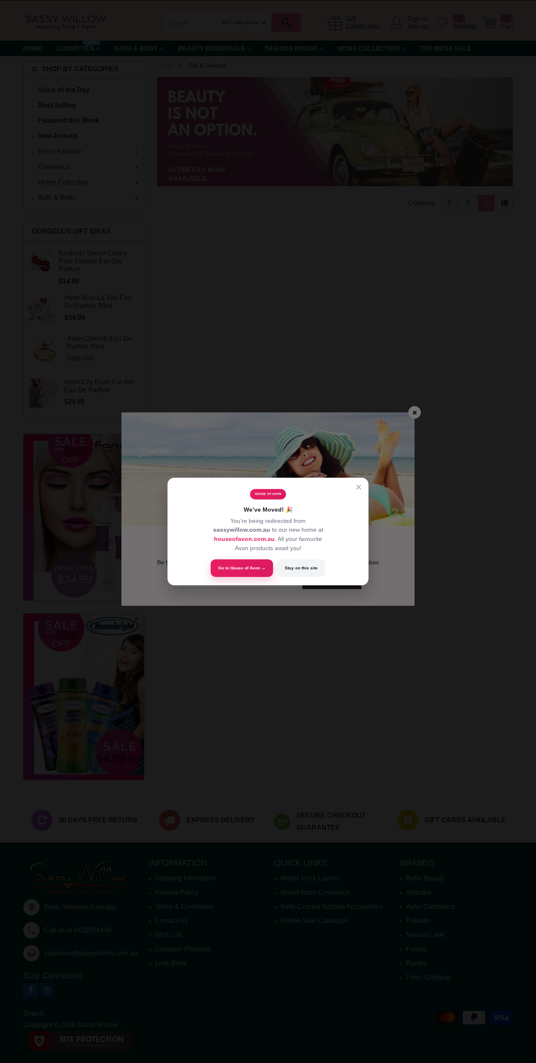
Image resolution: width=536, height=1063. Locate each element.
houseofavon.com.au (244, 538)
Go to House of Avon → (241, 568)
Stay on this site (301, 568)
